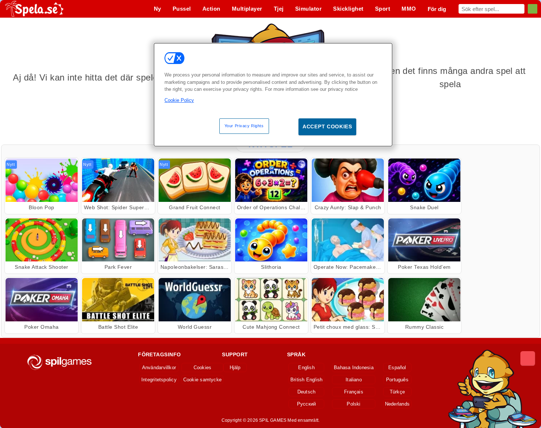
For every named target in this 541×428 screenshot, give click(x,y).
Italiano (354, 379)
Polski (353, 404)
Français (353, 392)
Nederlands (397, 404)
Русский (306, 404)
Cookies (203, 367)
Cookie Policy (179, 100)
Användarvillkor (159, 367)
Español (397, 367)
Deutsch (306, 392)
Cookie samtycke (202, 379)
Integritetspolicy (159, 379)
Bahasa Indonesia (354, 367)
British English (306, 379)
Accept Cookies (327, 126)
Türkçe (397, 392)
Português (397, 379)
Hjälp (235, 367)
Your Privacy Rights (244, 126)
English (306, 367)
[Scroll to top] (527, 358)
